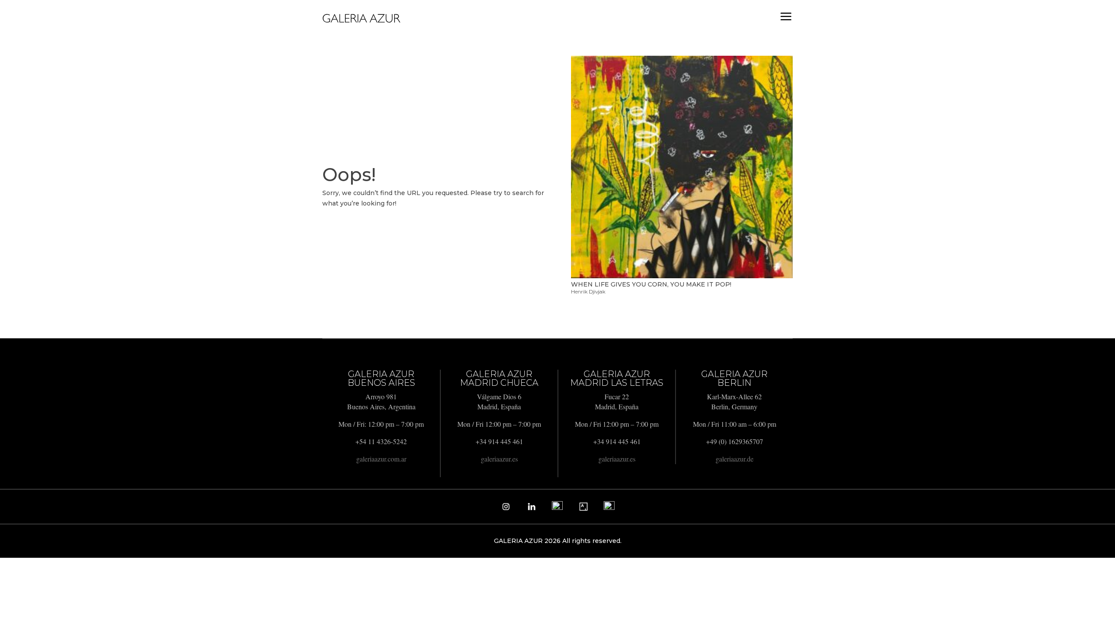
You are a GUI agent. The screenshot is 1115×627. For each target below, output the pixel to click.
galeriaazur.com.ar (381, 458)
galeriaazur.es (499, 458)
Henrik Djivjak (588, 291)
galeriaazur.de (734, 458)
